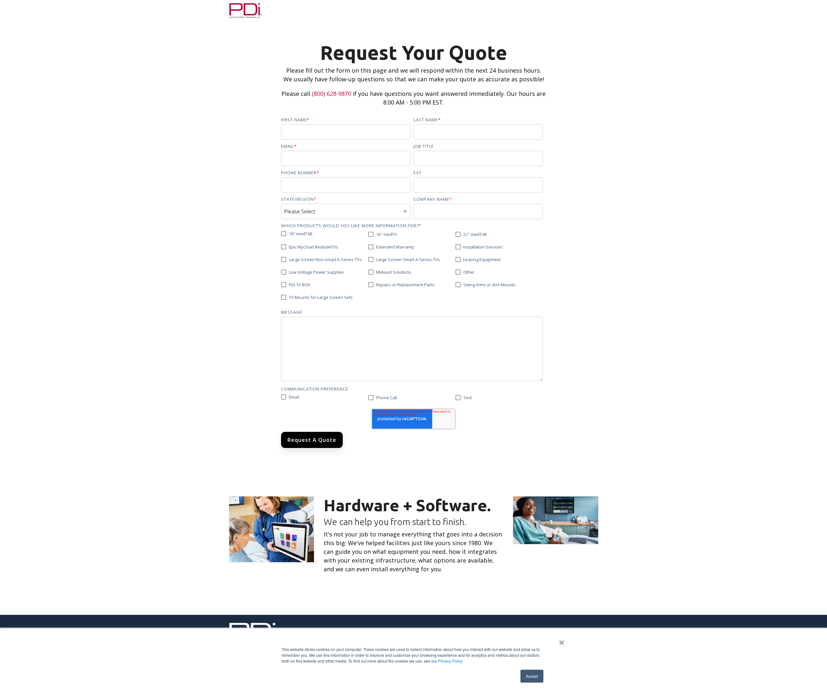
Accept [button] (532, 676)
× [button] (561, 640)
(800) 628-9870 (331, 93)
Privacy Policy (450, 661)
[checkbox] (412, 268)
